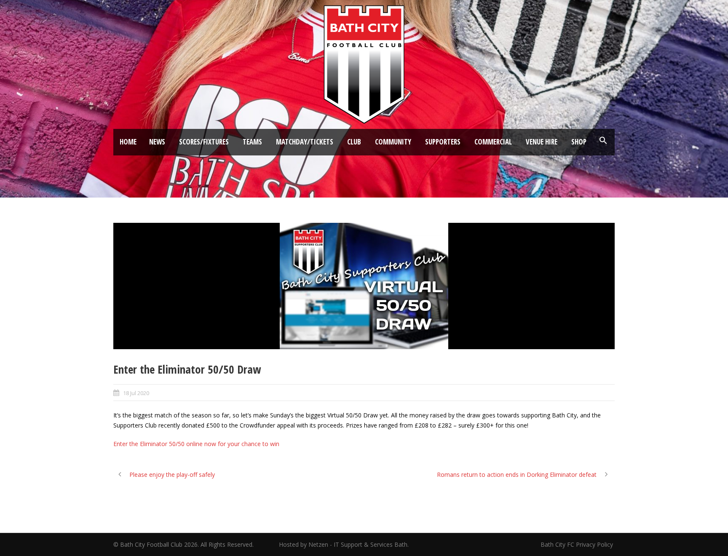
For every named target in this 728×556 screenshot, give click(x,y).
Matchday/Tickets (304, 142)
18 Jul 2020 (136, 393)
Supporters (442, 142)
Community (393, 142)
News (157, 142)
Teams (252, 142)
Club (354, 142)
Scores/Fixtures (204, 142)
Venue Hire (541, 142)
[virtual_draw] (364, 286)
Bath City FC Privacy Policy (578, 544)
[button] (603, 140)
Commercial (493, 142)
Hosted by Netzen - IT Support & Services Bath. (344, 544)
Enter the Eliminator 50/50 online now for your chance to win (196, 444)
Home (128, 142)
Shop (578, 142)
